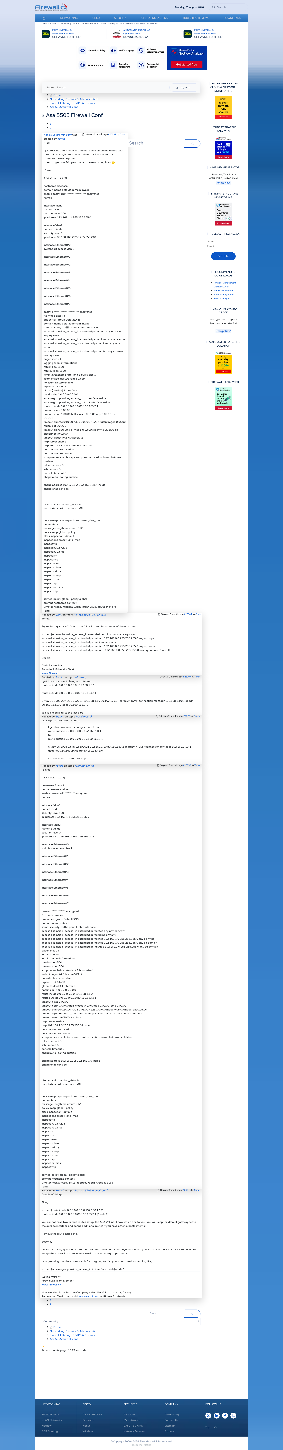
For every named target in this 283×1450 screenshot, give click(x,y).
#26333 (187, 765)
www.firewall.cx (51, 1284)
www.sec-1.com (89, 1296)
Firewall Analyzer (222, 298)
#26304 (188, 614)
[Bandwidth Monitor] (223, 147)
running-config (84, 765)
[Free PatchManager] (223, 362)
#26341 (187, 1190)
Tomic (123, 134)
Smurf (197, 1190)
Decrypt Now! (223, 331)
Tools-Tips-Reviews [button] (196, 18)
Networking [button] (69, 18)
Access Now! (223, 182)
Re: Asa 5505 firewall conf (89, 614)
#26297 (112, 134)
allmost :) (80, 677)
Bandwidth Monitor (223, 290)
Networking (51, 1404)
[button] (215, 1427)
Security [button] (120, 18)
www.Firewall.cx (52, 673)
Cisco (87, 1404)
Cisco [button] (96, 18)
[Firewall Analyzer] (223, 398)
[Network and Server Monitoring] (223, 214)
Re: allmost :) (84, 716)
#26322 (186, 716)
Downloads (232, 18)
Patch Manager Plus (224, 294)
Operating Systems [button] (154, 18)
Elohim (197, 716)
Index (50, 87)
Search (61, 87)
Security (130, 1404)
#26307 (187, 677)
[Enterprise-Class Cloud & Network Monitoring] (223, 107)
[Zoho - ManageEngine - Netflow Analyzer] (141, 57)
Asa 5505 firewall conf (58, 135)
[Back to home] (51, 7)
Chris (197, 614)
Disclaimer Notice (141, 1445)
